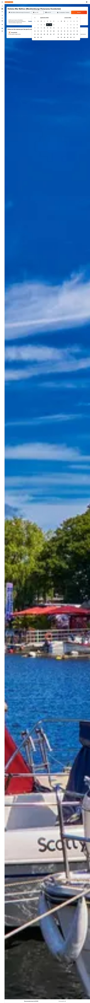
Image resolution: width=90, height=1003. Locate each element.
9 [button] (41, 28)
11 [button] (47, 28)
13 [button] (53, 28)
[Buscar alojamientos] (2, 9)
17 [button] (44, 31)
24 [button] (44, 34)
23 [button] (41, 34)
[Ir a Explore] (2, 15)
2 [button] (41, 24)
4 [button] (47, 24)
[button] (2, 2)
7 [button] (64, 28)
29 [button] (38, 37)
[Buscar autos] (2, 11)
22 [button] (38, 34)
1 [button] (67, 24)
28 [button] (34, 37)
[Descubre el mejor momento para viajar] (2, 21)
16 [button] (41, 31)
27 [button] (53, 34)
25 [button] (47, 34)
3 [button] (44, 24)
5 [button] (50, 24)
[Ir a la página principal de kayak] (9, 2)
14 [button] (34, 31)
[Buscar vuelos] (2, 6)
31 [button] (74, 37)
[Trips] (2, 24)
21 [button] (34, 34)
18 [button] (47, 31)
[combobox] (21, 12)
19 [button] (50, 31)
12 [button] (50, 28)
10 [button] (44, 28)
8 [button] (67, 28)
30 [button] (41, 37)
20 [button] (53, 31)
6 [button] (61, 28)
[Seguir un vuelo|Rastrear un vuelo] (2, 18)
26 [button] (50, 34)
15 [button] (38, 31)
